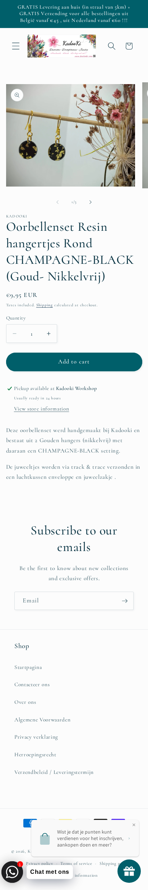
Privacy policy (39, 863)
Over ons (25, 702)
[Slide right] (90, 202)
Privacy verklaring (36, 737)
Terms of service (76, 863)
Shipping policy (115, 863)
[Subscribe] (124, 601)
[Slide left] (57, 202)
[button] (15, 46)
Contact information (77, 875)
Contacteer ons (32, 684)
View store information (41, 408)
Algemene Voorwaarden (42, 719)
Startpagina (28, 667)
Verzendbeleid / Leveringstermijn (54, 772)
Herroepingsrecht (35, 754)
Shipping (44, 305)
